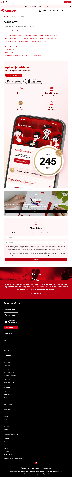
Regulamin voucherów (12, 44)
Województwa (7, 394)
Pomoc (6, 340)
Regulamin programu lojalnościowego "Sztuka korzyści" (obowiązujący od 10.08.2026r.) (31, 38)
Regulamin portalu (10, 33)
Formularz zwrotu (10, 49)
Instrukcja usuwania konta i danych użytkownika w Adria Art (23, 55)
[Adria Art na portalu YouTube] (19, 303)
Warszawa (6, 444)
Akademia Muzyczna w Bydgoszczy (13, 458)
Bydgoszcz (6, 438)
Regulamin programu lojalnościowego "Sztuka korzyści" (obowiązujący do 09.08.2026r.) (31, 35)
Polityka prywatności (11, 52)
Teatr (5, 413)
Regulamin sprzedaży (11, 30)
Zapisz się (35, 259)
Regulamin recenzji (11, 47)
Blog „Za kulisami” (8, 404)
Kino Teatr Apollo (8, 455)
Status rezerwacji (8, 337)
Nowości (6, 429)
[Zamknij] (1, 2)
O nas (5, 359)
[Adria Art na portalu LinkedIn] (12, 303)
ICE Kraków (7, 451)
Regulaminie (48, 249)
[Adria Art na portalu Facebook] (8, 303)
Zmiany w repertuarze (9, 382)
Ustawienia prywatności (10, 375)
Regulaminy (7, 379)
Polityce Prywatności (56, 249)
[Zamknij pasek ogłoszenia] (70, 6)
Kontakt (6, 343)
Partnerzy (6, 369)
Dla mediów (7, 362)
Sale (5, 401)
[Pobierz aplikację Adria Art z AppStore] (11, 321)
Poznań (6, 441)
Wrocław (6, 448)
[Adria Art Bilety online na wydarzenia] (9, 10)
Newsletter (6, 350)
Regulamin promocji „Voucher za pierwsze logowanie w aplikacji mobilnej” (27, 41)
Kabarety (6, 419)
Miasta (5, 397)
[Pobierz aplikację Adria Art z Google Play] (11, 314)
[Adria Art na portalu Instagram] (5, 303)
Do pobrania (7, 365)
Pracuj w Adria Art (8, 347)
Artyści (5, 391)
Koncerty (6, 416)
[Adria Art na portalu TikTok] (15, 303)
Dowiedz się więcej (12, 75)
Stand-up (6, 423)
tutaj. (47, 255)
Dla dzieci (6, 426)
